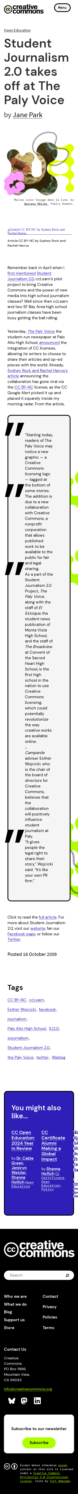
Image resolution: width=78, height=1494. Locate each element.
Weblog (59, 1057)
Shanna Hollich (18, 1180)
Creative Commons (24, 9)
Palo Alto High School (26, 1028)
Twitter (13, 939)
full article (48, 917)
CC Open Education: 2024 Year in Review (23, 1140)
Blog (8, 1312)
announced (49, 342)
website (37, 928)
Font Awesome (60, 1481)
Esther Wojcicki (21, 1009)
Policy (47, 1189)
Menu (62, 7)
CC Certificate (52, 1176)
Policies (50, 1317)
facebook (47, 1009)
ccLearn (36, 1000)
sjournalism (17, 1038)
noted (62, 1465)
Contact (50, 1296)
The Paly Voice (40, 331)
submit (68, 1275)
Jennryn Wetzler (19, 1170)
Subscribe (39, 1442)
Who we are (15, 1296)
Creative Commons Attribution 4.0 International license (44, 1477)
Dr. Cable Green (22, 1161)
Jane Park (27, 114)
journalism (16, 1019)
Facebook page (21, 934)
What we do (15, 1304)
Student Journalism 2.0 (29, 276)
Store (9, 1327)
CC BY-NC (24, 387)
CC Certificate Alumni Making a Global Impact (53, 1145)
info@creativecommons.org (28, 1389)
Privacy (50, 1306)
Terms (48, 1327)
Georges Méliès (35, 204)
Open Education (17, 30)
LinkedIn (37, 1401)
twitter (42, 1057)
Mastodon (24, 1401)
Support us (14, 1319)
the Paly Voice (20, 1057)
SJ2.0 (54, 1028)
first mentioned (21, 273)
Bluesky (12, 1401)
